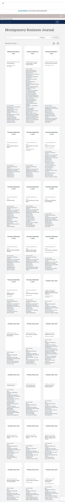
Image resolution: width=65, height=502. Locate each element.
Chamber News (11, 200)
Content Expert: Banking (51, 63)
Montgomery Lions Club (50, 352)
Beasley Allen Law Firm (31, 113)
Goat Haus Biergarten (31, 100)
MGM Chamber (29, 73)
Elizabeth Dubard (49, 121)
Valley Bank (47, 122)
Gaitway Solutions (30, 362)
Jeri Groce (15, 311)
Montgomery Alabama (31, 71)
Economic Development (12, 362)
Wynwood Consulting (31, 93)
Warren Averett (10, 312)
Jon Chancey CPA (49, 499)
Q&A (53, 225)
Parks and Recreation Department (50, 363)
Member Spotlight (11, 498)
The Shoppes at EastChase (32, 95)
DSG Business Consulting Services (51, 171)
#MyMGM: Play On (49, 334)
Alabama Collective (30, 220)
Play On (47, 350)
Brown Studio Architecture (32, 96)
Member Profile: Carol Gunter (12, 437)
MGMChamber (10, 110)
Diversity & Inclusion (49, 162)
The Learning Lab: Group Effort (32, 201)
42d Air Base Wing (49, 457)
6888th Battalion (11, 226)
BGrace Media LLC (49, 167)
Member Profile (10, 453)
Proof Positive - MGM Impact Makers (31, 64)
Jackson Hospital (11, 121)
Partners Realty (29, 109)
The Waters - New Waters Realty (32, 106)
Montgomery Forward (50, 357)
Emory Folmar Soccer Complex (50, 360)
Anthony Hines (48, 412)
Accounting (9, 311)
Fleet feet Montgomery (31, 99)
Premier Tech (10, 222)
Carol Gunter (10, 455)
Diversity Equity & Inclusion (32, 359)
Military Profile (48, 453)
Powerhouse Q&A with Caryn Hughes (50, 201)
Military (27, 269)
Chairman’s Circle (11, 401)
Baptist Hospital (16, 119)
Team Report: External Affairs (12, 146)
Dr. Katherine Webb (30, 91)
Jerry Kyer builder (30, 108)
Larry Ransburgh (49, 269)
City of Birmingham (30, 226)
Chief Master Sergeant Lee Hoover (51, 455)
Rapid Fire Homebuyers (12, 499)
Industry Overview (49, 311)
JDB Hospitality (29, 102)
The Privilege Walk (30, 361)
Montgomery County (11, 118)
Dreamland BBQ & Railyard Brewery (32, 85)
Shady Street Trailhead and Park (51, 354)
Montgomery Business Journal (12, 112)
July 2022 (54, 310)
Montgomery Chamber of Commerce (32, 77)
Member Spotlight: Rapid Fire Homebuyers (13, 481)
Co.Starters (34, 415)
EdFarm (36, 222)
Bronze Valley (29, 223)
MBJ (8, 114)
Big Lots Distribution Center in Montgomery (51, 414)
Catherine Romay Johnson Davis (13, 224)
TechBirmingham (30, 222)
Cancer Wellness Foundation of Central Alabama (12, 457)
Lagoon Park (48, 358)
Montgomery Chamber (12, 109)
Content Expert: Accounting (11, 294)
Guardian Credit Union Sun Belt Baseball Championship (13, 409)
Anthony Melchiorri (11, 406)
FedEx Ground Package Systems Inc (12, 218)
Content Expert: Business (51, 250)
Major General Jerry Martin (32, 267)
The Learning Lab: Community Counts (30, 386)
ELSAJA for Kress (30, 98)
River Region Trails (53, 350)
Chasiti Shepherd (49, 166)
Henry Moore (36, 499)
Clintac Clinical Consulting (51, 176)
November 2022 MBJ (50, 118)
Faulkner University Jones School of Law (32, 111)
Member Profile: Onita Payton (31, 437)
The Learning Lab (30, 218)
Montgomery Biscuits (12, 411)
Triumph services (30, 122)
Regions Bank (29, 499)
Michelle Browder (11, 267)
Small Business (29, 176)
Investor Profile (48, 411)
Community (28, 415)
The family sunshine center (32, 119)
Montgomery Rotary (49, 351)
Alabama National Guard (32, 268)
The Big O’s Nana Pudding (32, 458)
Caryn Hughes (48, 225)
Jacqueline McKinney (50, 172)
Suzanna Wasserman (31, 94)
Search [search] (56, 37)
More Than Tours (11, 268)
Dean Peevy (28, 311)
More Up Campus (11, 269)
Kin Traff (28, 90)
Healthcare (9, 119)
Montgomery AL (10, 115)
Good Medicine (10, 63)
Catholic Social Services (31, 118)
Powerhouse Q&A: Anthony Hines (49, 386)
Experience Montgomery (12, 415)
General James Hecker (12, 221)
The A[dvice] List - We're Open (32, 146)
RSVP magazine (34, 90)
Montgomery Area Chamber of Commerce (13, 107)
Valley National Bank (31, 312)
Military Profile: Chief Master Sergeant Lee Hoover (50, 438)
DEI (27, 358)
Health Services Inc (11, 122)
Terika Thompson (49, 175)
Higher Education (54, 312)
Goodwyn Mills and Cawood (32, 114)
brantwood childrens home (32, 117)
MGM (27, 70)
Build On (28, 80)
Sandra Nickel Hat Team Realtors (31, 104)
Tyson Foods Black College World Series (13, 413)
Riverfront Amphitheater (50, 356)
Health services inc (30, 121)
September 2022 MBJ (12, 169)
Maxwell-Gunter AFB (50, 458)
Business (55, 268)
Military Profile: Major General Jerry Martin (31, 250)
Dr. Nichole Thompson (50, 165)
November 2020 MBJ (14, 114)
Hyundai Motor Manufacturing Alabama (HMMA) (12, 404)
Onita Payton (29, 457)
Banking (54, 119)
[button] (54, 43)
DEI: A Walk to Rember (31, 334)
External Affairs (10, 176)
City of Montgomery (11, 117)
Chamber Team (10, 363)
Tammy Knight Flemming (32, 86)
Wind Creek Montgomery (32, 115)
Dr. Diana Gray (48, 169)
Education (47, 312)
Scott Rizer (9, 220)
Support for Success (50, 145)
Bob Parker (28, 83)
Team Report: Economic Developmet (13, 335)
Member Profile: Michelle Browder (13, 250)
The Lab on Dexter (49, 164)
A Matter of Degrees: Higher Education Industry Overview (51, 293)
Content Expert (48, 119)
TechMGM (28, 221)
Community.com (49, 174)
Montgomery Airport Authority (30, 88)
